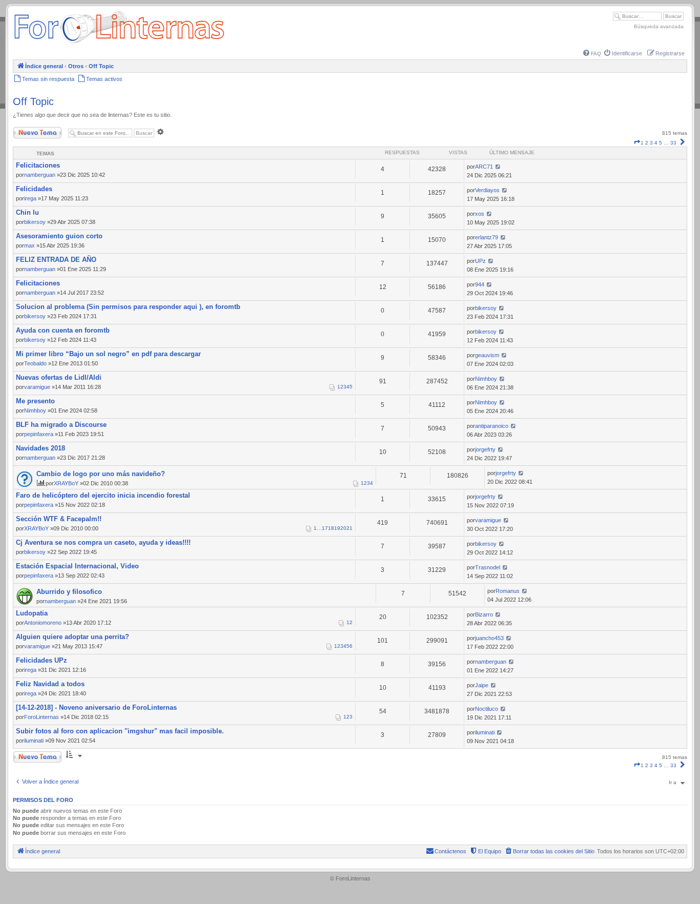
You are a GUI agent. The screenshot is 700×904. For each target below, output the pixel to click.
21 (349, 528)
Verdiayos (487, 190)
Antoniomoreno (42, 623)
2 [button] (646, 143)
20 (343, 528)
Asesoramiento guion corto (59, 236)
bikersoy (35, 222)
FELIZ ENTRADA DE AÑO (56, 259)
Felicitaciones (38, 165)
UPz (480, 261)
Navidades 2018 (40, 448)
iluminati (34, 740)
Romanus (508, 591)
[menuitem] (592, 53)
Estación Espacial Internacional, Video (77, 566)
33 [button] (673, 143)
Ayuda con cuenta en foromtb (63, 330)
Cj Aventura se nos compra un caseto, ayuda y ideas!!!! (103, 542)
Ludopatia (32, 613)
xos (479, 214)
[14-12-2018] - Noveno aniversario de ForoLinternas (96, 707)
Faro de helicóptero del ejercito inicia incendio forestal (103, 495)
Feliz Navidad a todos (50, 684)
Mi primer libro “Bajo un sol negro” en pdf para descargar (108, 354)
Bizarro (484, 614)
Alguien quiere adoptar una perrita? (72, 637)
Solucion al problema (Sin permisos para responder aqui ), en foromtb (128, 307)
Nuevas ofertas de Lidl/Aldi (58, 377)
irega (30, 198)
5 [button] (660, 143)
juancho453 (489, 638)
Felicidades (34, 189)
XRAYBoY (66, 483)
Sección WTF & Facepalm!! (58, 519)
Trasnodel (487, 567)
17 (325, 528)
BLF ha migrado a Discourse (61, 424)
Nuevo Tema (28, 130)
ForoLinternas (41, 717)
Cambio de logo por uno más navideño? (100, 474)
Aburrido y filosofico (69, 591)
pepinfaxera (38, 434)
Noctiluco (486, 709)
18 (331, 528)
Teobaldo (35, 363)
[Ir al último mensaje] (498, 166)
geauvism (487, 355)
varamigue (37, 387)
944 (479, 284)
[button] (637, 143)
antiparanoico (491, 426)
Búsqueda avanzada (659, 26)
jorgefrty (485, 449)
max (29, 245)
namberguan (39, 175)
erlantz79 (486, 237)
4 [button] (655, 143)
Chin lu (27, 212)
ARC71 (484, 166)
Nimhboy (486, 379)
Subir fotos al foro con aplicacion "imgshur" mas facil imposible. (120, 731)
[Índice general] (119, 43)
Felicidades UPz (41, 660)
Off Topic (33, 101)
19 (337, 528)
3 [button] (651, 143)
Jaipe (481, 685)
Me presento (35, 401)
